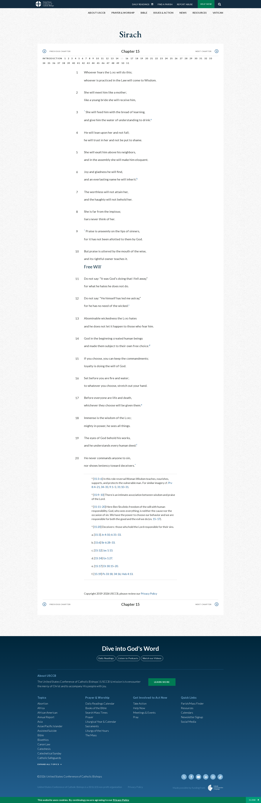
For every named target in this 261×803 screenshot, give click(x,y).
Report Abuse (185, 4)
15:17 (98, 566)
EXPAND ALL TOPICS (48, 764)
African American (47, 712)
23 (161, 58)
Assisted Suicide (47, 730)
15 (154, 519)
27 (181, 58)
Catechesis (44, 748)
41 (78, 63)
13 (112, 58)
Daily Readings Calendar (153, 4)
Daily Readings (140, 4)
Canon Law (43, 744)
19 (141, 58)
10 (97, 58)
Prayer (89, 717)
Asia (40, 721)
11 (102, 58)
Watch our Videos (152, 658)
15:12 (98, 550)
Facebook (191, 777)
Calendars (187, 712)
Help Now (206, 4)
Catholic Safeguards (49, 758)
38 (63, 63)
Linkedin (205, 777)
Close (252, 800)
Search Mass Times (96, 712)
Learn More (162, 682)
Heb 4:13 (127, 574)
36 (53, 63)
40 (73, 63)
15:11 (97, 506)
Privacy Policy (149, 593)
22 (156, 58)
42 (83, 63)
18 (136, 58)
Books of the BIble (96, 708)
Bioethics (43, 739)
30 (196, 58)
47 (108, 63)
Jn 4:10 (105, 534)
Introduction (52, 58)
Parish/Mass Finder (192, 703)
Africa (41, 708)
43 (88, 63)
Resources (187, 708)
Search (219, 3)
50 (122, 63)
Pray (136, 717)
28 (186, 58)
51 (127, 63)
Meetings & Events (144, 712)
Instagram (213, 777)
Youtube (198, 777)
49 (117, 63)
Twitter (184, 777)
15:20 (97, 526)
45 (98, 63)
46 (103, 63)
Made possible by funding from (189, 787)
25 (171, 58)
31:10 (120, 487)
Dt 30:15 (108, 566)
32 (205, 58)
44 (93, 63)
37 (58, 63)
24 (166, 58)
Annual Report (45, 717)
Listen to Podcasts (128, 658)
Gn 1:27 (107, 558)
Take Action (140, 703)
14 (117, 58)
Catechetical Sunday (49, 753)
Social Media (188, 721)
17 (131, 58)
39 (68, 63)
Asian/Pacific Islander (50, 726)
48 (113, 63)
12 (107, 58)
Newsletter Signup (192, 717)
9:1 (111, 487)
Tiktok (220, 777)
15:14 (98, 558)
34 (44, 63)
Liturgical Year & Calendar (100, 721)
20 (146, 58)
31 (200, 58)
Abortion (42, 703)
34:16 (117, 574)
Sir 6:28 (106, 542)
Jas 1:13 (107, 550)
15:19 (97, 574)
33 (210, 58)
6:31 (113, 534)
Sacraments (92, 726)
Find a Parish (165, 4)
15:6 (97, 542)
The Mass (91, 735)
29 (191, 58)
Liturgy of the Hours (97, 730)
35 (49, 63)
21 (151, 58)
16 (127, 58)
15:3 (96, 478)
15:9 (96, 494)
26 (176, 58)
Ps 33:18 (107, 574)
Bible (40, 735)
